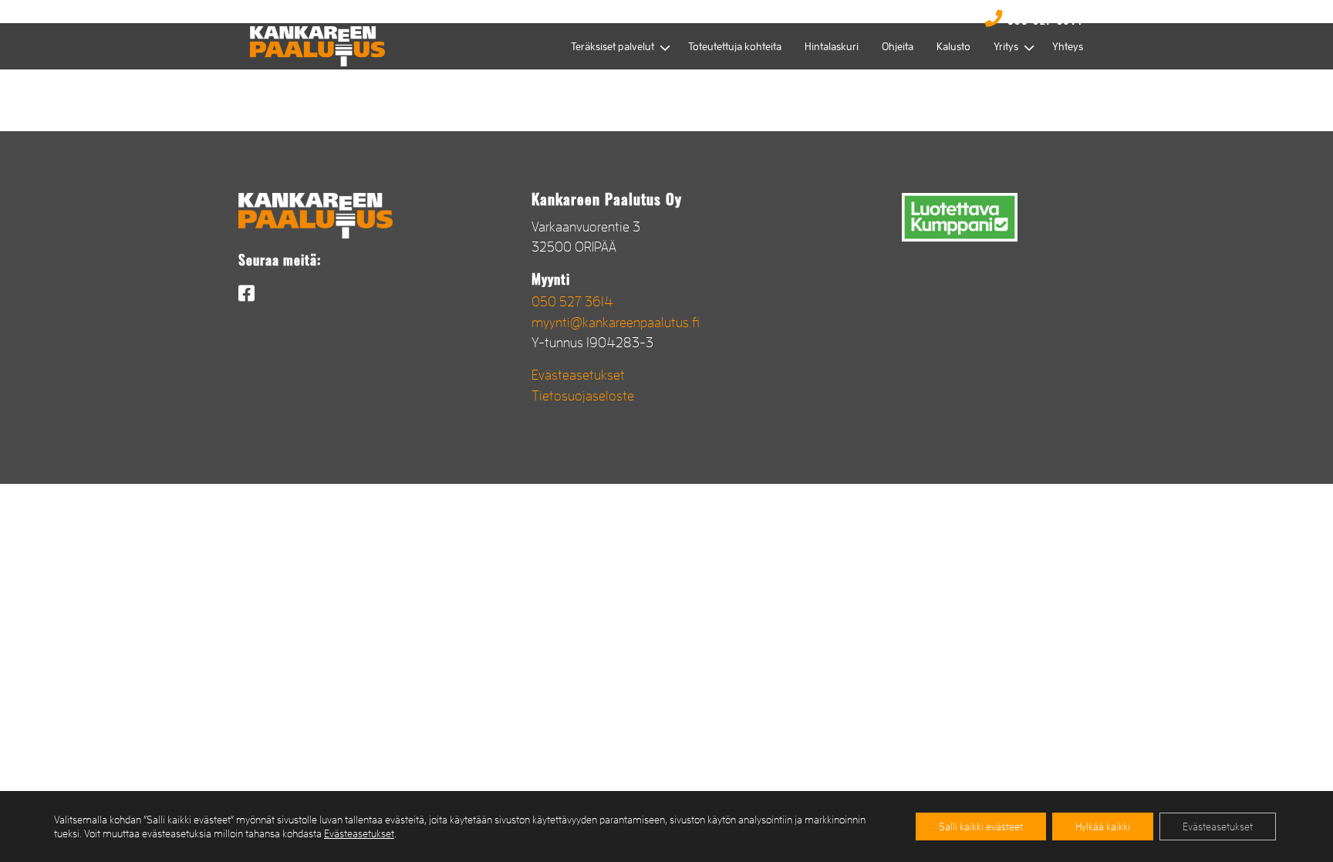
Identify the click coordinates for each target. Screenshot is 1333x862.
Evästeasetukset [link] (359, 833)
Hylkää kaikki (1102, 826)
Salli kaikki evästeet (981, 826)
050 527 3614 (572, 302)
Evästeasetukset (578, 375)
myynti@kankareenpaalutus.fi (616, 323)
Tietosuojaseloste (583, 396)
